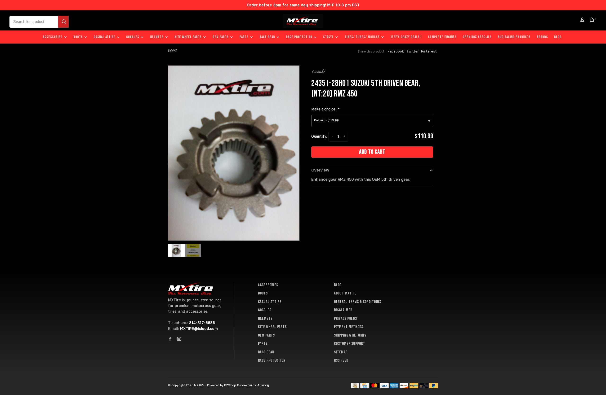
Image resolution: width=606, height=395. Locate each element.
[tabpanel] (233, 153)
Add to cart (372, 152)
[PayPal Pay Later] (433, 387)
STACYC (328, 37)
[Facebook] (170, 339)
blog (557, 37)
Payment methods (348, 327)
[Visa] (384, 387)
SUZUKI (318, 71)
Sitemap (341, 352)
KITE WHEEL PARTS (188, 37)
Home (172, 51)
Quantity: (319, 136)
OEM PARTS (221, 37)
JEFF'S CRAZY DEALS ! (406, 37)
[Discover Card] (404, 387)
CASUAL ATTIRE (104, 37)
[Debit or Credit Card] (423, 387)
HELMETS (157, 37)
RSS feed (341, 360)
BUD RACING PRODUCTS (514, 37)
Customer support (349, 343)
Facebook (396, 51)
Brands (542, 37)
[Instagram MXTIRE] (179, 339)
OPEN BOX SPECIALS (477, 37)
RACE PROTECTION (299, 37)
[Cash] (355, 387)
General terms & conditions (357, 301)
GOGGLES (132, 37)
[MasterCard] (374, 387)
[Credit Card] (364, 387)
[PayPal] (414, 387)
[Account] (583, 20)
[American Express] (394, 387)
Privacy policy (346, 318)
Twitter (412, 51)
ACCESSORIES (52, 37)
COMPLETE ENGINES (442, 37)
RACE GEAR (267, 37)
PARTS (244, 37)
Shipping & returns (350, 335)
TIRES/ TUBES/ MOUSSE (362, 37)
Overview (320, 170)
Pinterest (429, 51)
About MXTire (345, 293)
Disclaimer (343, 310)
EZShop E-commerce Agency (246, 385)
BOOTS (78, 37)
